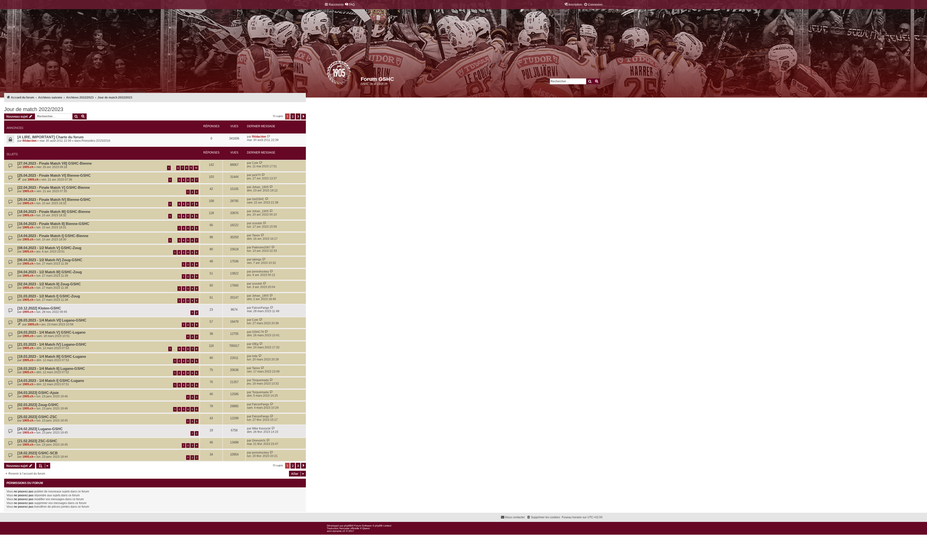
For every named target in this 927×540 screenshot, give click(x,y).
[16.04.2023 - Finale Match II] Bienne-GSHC (53, 224)
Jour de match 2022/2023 (33, 109)
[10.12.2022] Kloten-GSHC (39, 308)
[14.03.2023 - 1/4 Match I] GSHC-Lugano (50, 381)
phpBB (348, 525)
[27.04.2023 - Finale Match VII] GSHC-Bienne (54, 163)
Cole (255, 163)
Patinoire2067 (261, 247)
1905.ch (27, 167)
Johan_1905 (260, 187)
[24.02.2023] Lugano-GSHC (40, 429)
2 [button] (293, 116)
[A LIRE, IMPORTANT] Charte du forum (50, 137)
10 (196, 167)
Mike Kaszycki (261, 428)
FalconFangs (260, 307)
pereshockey (260, 271)
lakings (256, 259)
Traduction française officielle (343, 528)
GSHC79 (258, 332)
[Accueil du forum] (327, 73)
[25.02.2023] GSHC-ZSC (37, 417)
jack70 (256, 175)
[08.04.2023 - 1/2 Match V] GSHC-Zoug (49, 248)
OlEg (255, 344)
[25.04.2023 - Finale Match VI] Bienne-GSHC (54, 175)
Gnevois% (259, 440)
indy (255, 356)
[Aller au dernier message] (268, 136)
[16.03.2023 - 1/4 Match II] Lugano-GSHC (51, 369)
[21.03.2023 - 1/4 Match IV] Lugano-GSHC (51, 344)
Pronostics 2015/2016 (96, 140)
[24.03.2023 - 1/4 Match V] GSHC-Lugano (51, 332)
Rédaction (29, 140)
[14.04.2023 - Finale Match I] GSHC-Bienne (52, 236)
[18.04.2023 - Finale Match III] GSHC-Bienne (53, 212)
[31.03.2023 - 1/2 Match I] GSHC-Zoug (48, 296)
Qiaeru (366, 528)
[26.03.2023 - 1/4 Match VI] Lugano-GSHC (51, 320)
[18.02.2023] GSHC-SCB (37, 453)
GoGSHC (258, 199)
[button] (303, 116)
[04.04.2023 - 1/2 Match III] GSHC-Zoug (49, 272)
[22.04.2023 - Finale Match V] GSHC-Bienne (53, 187)
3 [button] (298, 116)
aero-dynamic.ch (336, 531)
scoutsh (257, 223)
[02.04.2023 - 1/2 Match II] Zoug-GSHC (49, 284)
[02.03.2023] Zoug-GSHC (38, 405)
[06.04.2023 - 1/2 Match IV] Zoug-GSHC (49, 260)
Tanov (256, 235)
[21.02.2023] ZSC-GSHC (37, 441)
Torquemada (260, 380)
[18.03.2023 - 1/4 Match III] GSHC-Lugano (51, 356)
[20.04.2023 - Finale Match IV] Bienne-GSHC (54, 200)
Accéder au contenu (132, 92)
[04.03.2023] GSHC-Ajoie (38, 393)
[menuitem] (350, 4)
